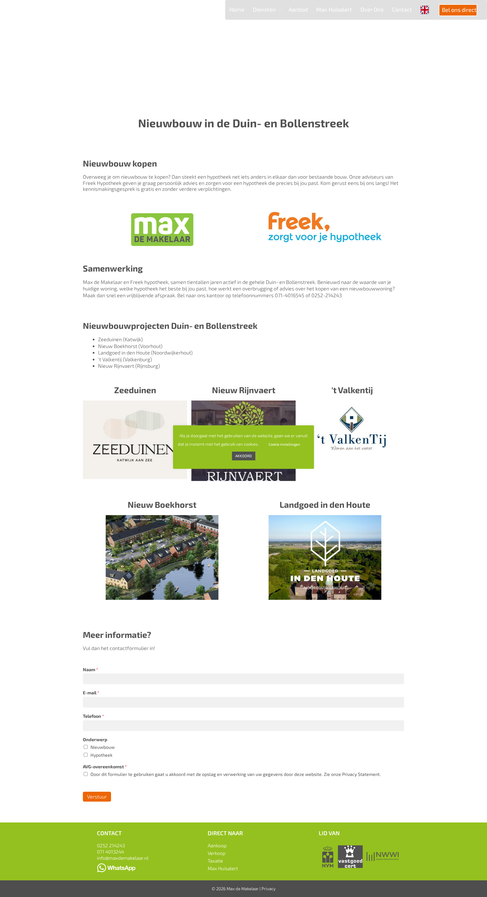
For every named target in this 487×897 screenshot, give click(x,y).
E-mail (91, 692)
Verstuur (97, 796)
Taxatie (215, 860)
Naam (90, 669)
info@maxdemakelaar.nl (123, 858)
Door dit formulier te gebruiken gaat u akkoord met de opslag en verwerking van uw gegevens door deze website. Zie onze (235, 774)
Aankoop (217, 845)
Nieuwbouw (102, 747)
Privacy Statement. (361, 774)
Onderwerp (95, 739)
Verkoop (216, 853)
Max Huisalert (223, 868)
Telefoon (93, 716)
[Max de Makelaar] (41, 15)
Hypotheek (101, 755)
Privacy (269, 888)
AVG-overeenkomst (105, 766)
